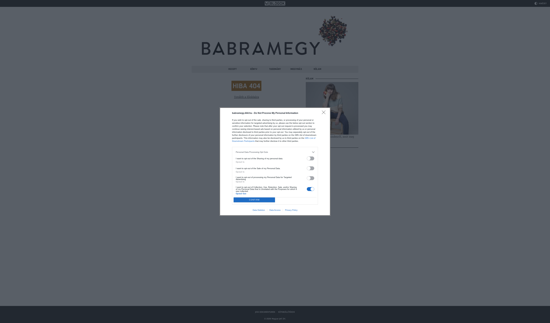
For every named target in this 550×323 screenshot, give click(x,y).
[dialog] (275, 161)
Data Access (275, 210)
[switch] (310, 158)
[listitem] (275, 152)
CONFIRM (254, 200)
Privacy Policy (291, 210)
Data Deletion (259, 210)
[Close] (324, 113)
